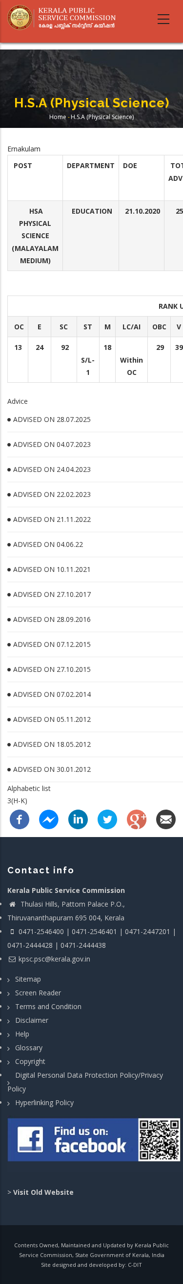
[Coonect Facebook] (95, 1143)
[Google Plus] (136, 818)
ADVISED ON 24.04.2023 (52, 469)
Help (22, 1033)
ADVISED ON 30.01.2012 (52, 769)
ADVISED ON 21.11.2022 (52, 519)
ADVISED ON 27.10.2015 (52, 669)
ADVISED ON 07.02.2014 (52, 694)
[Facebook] (19, 818)
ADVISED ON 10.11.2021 (52, 569)
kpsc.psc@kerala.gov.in (54, 958)
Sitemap (28, 979)
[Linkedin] (78, 818)
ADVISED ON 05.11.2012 (52, 719)
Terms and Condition (48, 1006)
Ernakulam (24, 148)
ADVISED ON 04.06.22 (48, 544)
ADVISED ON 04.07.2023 (52, 444)
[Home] (64, 17)
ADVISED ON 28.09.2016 (52, 619)
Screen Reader (38, 992)
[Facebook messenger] (49, 818)
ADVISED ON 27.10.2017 (52, 594)
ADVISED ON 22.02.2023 (52, 494)
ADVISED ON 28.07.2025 (52, 419)
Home (57, 117)
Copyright (30, 1061)
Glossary (28, 1047)
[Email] (166, 818)
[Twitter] (107, 818)
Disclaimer (31, 1020)
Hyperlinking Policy (44, 1102)
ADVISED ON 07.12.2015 (52, 644)
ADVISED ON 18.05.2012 (52, 744)
